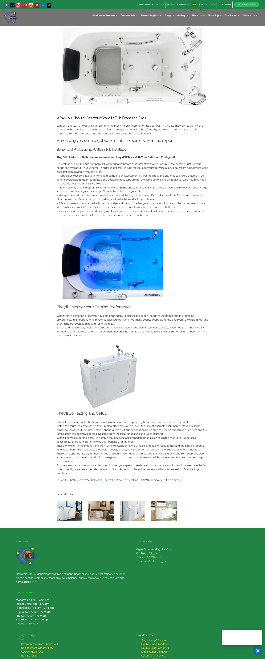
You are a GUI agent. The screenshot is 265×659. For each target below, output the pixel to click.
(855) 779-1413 (153, 557)
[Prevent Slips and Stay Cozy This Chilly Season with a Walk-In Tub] (164, 511)
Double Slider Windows (155, 647)
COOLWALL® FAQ (32, 651)
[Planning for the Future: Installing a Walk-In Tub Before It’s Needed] (101, 511)
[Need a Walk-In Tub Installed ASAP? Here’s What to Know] (69, 511)
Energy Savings (27, 635)
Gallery (72, 511)
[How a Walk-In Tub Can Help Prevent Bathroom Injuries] (132, 511)
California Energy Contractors (108, 479)
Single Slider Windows (154, 651)
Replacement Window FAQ (37, 647)
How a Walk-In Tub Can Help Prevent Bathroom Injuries (130, 511)
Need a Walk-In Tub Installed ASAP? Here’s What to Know (66, 511)
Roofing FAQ (28, 655)
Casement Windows (153, 655)
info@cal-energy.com (156, 561)
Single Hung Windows (154, 640)
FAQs (21, 638)
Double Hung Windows (155, 644)
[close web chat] (258, 651)
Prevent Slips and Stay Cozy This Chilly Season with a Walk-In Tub (161, 511)
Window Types (146, 635)
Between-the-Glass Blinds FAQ (39, 644)
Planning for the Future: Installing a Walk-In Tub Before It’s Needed (98, 511)
